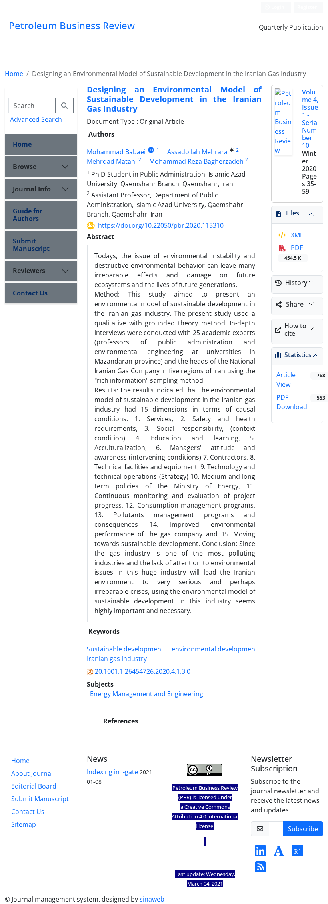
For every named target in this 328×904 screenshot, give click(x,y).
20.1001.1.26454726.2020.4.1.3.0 (142, 671)
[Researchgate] (297, 853)
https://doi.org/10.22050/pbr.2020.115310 (161, 225)
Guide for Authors (27, 215)
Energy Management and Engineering (146, 693)
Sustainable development (125, 649)
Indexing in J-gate (112, 771)
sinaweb (152, 899)
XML (296, 235)
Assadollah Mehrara (197, 151)
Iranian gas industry (117, 658)
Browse (24, 166)
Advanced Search (36, 119)
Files (292, 213)
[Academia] (279, 853)
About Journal (32, 773)
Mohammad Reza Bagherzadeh (196, 161)
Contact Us (30, 293)
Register (307, 7)
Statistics (298, 354)
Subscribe (303, 828)
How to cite (295, 329)
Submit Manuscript (31, 245)
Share (295, 304)
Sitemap (23, 824)
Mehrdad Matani (112, 161)
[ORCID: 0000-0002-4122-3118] (151, 150)
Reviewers (29, 270)
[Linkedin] (260, 853)
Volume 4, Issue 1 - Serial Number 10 (310, 119)
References (120, 721)
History (296, 282)
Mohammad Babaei (116, 151)
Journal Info (32, 189)
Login (277, 7)
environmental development (215, 649)
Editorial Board (33, 786)
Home (14, 73)
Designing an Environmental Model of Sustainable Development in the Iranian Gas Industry (174, 99)
